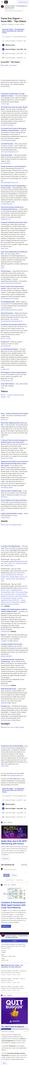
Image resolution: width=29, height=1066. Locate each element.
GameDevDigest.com (16, 775)
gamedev (4, 24)
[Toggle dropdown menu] (27, 822)
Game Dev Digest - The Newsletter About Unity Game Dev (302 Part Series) (13, 31)
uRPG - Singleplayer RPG (14, 590)
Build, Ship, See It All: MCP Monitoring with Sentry (14, 842)
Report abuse (20, 880)
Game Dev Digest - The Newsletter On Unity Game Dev (12, 966)
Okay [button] (4, 1063)
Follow (14, 941)
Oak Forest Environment (11, 604)
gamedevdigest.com (18, 10)
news (22, 24)
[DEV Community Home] (6, 2)
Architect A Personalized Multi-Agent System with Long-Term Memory (13, 905)
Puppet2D (23, 602)
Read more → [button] (6, 926)
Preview (14, 875)
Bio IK (22, 577)
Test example (14, 319)
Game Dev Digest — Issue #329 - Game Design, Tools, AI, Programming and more (13, 988)
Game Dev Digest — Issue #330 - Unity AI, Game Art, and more (13, 980)
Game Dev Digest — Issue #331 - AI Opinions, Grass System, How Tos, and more (14, 972)
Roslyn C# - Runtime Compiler (17, 563)
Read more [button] (6, 858)
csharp (17, 24)
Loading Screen (8, 565)
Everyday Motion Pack (8, 592)
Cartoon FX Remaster (12, 602)
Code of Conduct (10, 880)
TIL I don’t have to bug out (12, 1026)
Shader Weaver (14, 577)
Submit (6, 875)
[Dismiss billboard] (27, 1031)
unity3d (11, 24)
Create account (22, 2)
